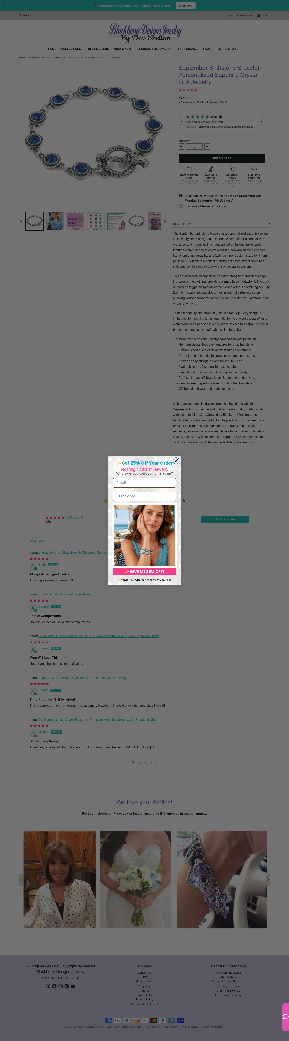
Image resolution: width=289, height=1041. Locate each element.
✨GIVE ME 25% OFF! (144, 571)
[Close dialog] (176, 461)
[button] (144, 535)
